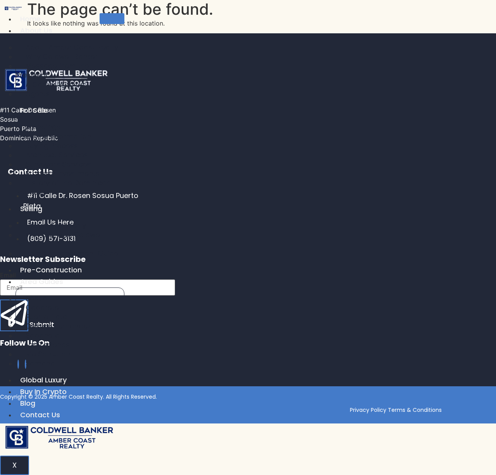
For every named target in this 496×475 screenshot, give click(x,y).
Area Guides (41, 281)
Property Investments (63, 173)
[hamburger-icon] (112, 18)
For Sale (34, 110)
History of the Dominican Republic (63, 187)
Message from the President (52, 70)
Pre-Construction (51, 270)
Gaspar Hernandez (58, 326)
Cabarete (42, 307)
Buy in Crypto (43, 391)
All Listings (43, 127)
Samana (40, 363)
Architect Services (57, 155)
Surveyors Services (58, 164)
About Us (36, 30)
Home (30, 19)
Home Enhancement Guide (72, 253)
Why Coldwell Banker (62, 56)
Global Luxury (43, 380)
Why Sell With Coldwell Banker (59, 239)
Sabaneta (43, 335)
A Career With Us (55, 84)
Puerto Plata (46, 317)
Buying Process (52, 145)
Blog (27, 403)
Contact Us (40, 415)
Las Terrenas (48, 344)
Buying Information (58, 136)
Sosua (36, 298)
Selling (31, 208)
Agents (38, 93)
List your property (56, 225)
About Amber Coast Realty (72, 47)
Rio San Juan (48, 354)
